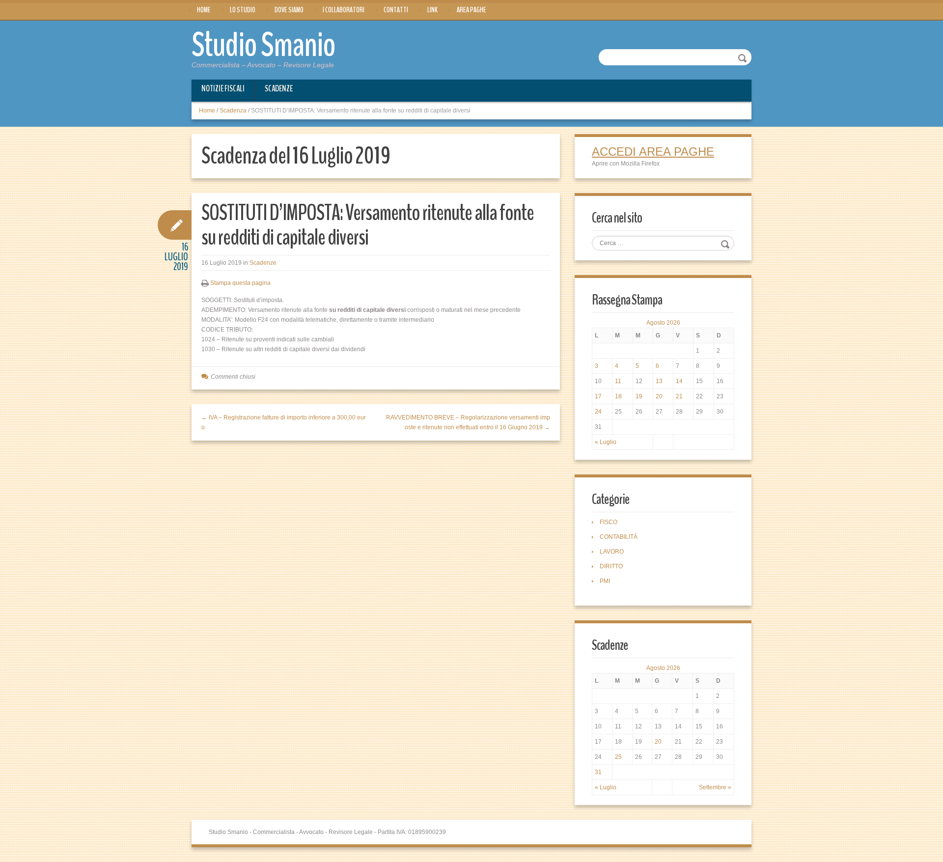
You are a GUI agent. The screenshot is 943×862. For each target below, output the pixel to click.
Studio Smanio (263, 45)
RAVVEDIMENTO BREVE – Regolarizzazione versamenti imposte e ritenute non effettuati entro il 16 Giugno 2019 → (468, 422)
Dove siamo (289, 9)
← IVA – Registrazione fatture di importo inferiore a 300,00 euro (283, 422)
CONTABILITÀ (619, 536)
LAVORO (612, 551)
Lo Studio (242, 9)
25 (618, 756)
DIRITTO (611, 566)
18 (618, 396)
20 (659, 396)
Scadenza (233, 110)
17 (598, 396)
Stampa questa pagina (240, 282)
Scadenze (279, 88)
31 (598, 772)
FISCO (608, 522)
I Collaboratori (343, 9)
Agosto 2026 (663, 322)
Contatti (396, 9)
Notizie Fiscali (223, 88)
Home (204, 9)
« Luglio (605, 442)
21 (679, 396)
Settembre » (715, 787)
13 (659, 381)
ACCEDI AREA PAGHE (653, 151)
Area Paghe (471, 9)
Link (432, 9)
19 (639, 396)
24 (598, 411)
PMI (605, 581)
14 (679, 381)
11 (618, 381)
